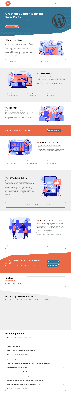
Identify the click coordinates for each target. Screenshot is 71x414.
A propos (55, 3)
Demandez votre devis (53, 130)
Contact (62, 3)
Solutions (47, 3)
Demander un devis (11, 27)
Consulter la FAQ (52, 265)
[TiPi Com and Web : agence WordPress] (8, 5)
